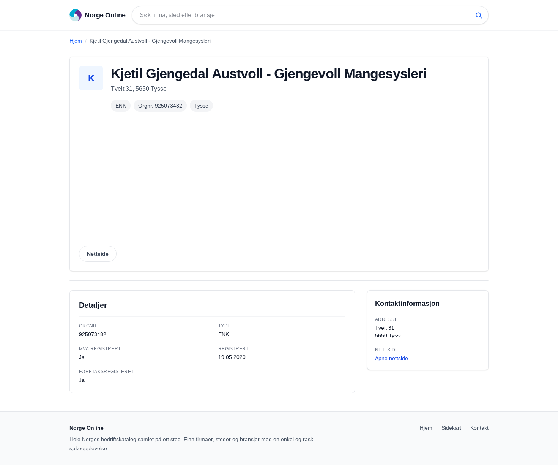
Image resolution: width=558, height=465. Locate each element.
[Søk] (478, 15)
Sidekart (451, 428)
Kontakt (479, 428)
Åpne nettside (391, 358)
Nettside (98, 254)
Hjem (75, 41)
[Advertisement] (279, 186)
